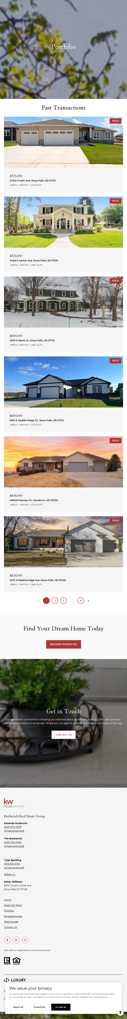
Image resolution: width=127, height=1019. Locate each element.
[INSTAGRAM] (25, 940)
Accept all (60, 1007)
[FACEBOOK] (7, 940)
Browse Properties (63, 644)
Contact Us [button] (64, 734)
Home (7, 899)
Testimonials (11, 921)
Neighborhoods (13, 916)
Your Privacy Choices (63, 1015)
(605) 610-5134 (12, 863)
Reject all (18, 1007)
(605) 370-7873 (12, 827)
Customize (39, 1007)
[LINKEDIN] (16, 940)
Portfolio (9, 910)
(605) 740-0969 (12, 842)
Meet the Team (13, 905)
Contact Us (10, 927)
